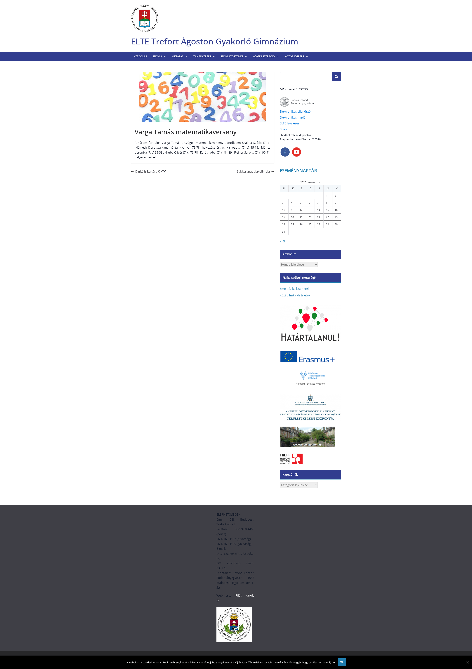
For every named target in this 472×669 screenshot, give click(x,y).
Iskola (157, 56)
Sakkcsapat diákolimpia (253, 171)
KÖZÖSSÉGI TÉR (294, 56)
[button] (164, 56)
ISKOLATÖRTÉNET (232, 56)
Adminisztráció (264, 56)
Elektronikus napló (293, 117)
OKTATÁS (177, 56)
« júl (282, 241)
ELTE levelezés (289, 123)
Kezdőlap (140, 56)
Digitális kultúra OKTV (150, 171)
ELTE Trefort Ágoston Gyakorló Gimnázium (214, 41)
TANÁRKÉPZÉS (202, 56)
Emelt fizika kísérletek (294, 289)
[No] (467, 662)
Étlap (283, 129)
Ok (342, 662)
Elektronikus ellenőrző (295, 112)
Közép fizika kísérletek (295, 295)
